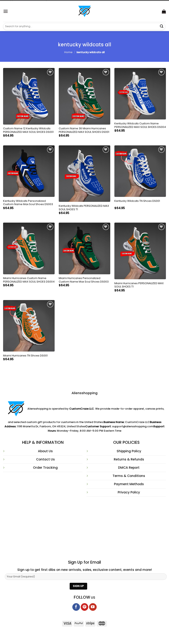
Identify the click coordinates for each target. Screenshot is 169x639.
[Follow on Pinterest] (84, 607)
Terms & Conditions (129, 476)
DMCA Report (129, 467)
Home (68, 52)
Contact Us (45, 459)
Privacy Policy (129, 492)
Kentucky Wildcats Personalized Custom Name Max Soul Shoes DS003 (28, 202)
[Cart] (164, 11)
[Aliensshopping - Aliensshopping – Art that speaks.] (84, 11)
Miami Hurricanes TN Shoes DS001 (25, 355)
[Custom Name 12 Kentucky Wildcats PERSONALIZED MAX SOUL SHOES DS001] (29, 96)
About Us (45, 451)
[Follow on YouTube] (93, 607)
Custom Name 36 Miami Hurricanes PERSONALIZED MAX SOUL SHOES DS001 (84, 130)
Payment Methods (129, 484)
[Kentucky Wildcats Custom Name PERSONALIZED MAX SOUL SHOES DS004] (140, 93)
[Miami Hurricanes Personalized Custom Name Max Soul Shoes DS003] (84, 248)
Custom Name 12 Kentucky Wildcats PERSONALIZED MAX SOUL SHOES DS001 (28, 130)
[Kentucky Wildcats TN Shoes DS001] (140, 171)
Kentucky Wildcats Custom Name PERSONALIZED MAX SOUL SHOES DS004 (140, 125)
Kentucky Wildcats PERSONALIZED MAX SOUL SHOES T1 (84, 207)
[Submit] (161, 26)
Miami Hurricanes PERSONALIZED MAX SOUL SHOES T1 (139, 285)
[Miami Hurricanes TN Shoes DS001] (29, 326)
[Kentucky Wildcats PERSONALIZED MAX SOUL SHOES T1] (84, 173)
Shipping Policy (129, 451)
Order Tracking (45, 467)
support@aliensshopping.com (132, 426)
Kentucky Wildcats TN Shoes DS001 (137, 201)
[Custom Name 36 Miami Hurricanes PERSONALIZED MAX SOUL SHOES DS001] (84, 96)
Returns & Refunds (129, 459)
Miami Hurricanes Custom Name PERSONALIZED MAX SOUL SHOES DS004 (29, 280)
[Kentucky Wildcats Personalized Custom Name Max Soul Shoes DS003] (29, 171)
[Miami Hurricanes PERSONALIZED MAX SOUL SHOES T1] (140, 251)
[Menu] (5, 11)
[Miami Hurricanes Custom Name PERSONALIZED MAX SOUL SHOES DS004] (29, 248)
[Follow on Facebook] (76, 607)
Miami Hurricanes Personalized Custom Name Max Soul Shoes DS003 (84, 280)
